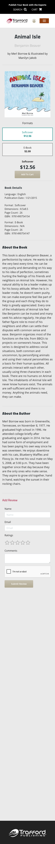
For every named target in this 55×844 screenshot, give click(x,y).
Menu (44, 20)
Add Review (9, 500)
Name (8, 508)
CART (35, 9)
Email (8, 522)
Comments (11, 550)
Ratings (9, 535)
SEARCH (18, 9)
